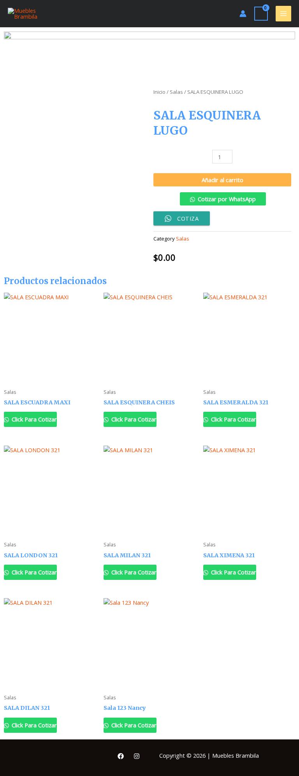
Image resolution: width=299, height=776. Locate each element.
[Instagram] (137, 756)
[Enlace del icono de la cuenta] (242, 13)
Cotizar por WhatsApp (227, 199)
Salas (176, 91)
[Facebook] (121, 756)
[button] (222, 201)
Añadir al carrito (222, 180)
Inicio (159, 91)
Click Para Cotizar (33, 419)
